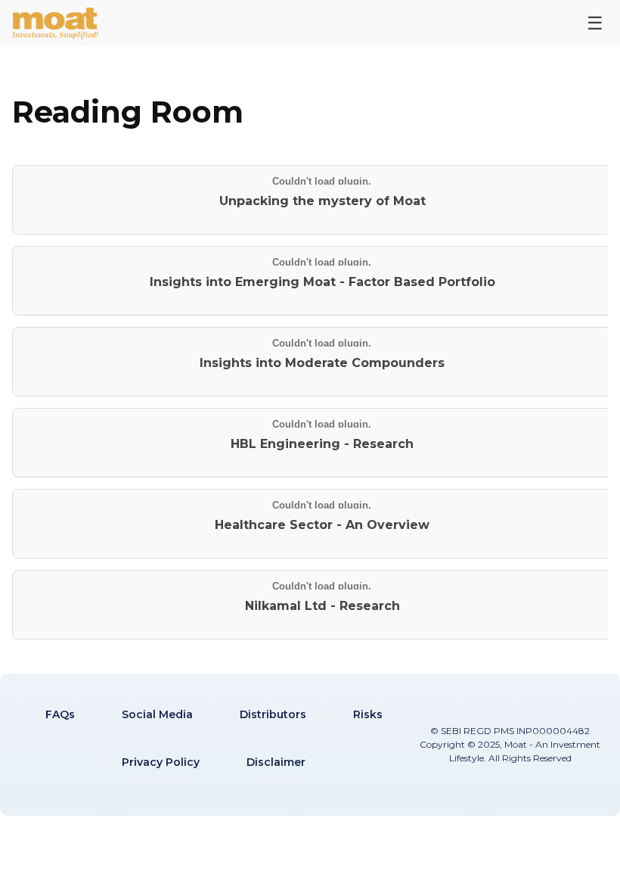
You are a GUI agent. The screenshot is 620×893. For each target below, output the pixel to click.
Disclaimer (275, 762)
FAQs (60, 714)
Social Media (157, 714)
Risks (368, 714)
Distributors (273, 714)
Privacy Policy (161, 762)
